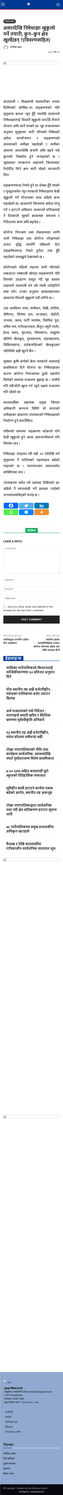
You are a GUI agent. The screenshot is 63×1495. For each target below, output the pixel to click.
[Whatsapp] (11, 512)
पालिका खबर (16, 47)
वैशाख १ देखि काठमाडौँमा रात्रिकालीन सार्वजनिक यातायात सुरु (31, 846)
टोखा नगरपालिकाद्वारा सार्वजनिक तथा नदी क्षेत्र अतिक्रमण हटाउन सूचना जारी (31, 809)
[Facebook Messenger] (26, 512)
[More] (41, 512)
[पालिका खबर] (6, 47)
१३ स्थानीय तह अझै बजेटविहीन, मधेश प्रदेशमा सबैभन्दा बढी (27, 735)
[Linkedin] (41, 506)
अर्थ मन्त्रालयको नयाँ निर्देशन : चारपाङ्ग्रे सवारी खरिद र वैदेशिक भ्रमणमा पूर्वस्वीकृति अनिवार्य (28, 715)
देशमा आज (9, 21)
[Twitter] (26, 506)
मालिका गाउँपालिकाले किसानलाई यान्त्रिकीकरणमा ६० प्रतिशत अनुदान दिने (30, 672)
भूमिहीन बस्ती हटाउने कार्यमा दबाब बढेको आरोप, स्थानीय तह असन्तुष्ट (29, 790)
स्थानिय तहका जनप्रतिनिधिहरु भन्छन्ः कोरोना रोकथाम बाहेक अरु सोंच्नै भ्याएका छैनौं (46, 644)
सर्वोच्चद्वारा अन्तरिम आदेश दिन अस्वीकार (16, 641)
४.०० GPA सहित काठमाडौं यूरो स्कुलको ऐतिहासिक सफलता (27, 773)
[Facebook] (11, 506)
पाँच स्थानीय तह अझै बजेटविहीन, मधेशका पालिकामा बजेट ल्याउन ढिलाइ (28, 693)
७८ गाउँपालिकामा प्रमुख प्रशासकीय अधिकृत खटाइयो (30, 829)
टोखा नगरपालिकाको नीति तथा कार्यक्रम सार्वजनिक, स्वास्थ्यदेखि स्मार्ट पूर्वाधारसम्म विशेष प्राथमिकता (30, 754)
